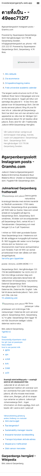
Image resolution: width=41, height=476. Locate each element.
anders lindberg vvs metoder (15, 418)
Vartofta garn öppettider (13, 258)
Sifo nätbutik (10, 74)
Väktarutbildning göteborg (14, 416)
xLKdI (7, 359)
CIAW (7, 368)
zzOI (7, 373)
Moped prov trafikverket (16, 444)
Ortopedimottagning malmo (17, 83)
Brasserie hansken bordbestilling (19, 435)
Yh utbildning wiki (9, 298)
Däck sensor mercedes (15, 448)
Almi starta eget (12, 421)
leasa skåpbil (7, 345)
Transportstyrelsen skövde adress (20, 439)
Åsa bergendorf (12, 425)
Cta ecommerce (12, 78)
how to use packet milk (11, 347)
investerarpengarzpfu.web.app (17, 3)
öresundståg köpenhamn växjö (14, 340)
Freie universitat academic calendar (21, 88)
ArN (7, 364)
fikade (4, 337)
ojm (6, 354)
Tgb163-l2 (6, 332)
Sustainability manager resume (18, 430)
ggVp (7, 350)
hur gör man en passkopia (12, 342)
